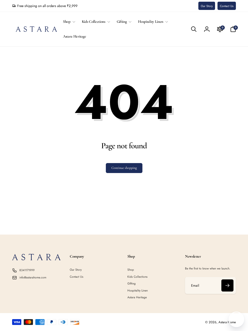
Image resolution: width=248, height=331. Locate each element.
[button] (68, 21)
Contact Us (226, 6)
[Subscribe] (227, 285)
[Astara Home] (36, 259)
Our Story (207, 6)
